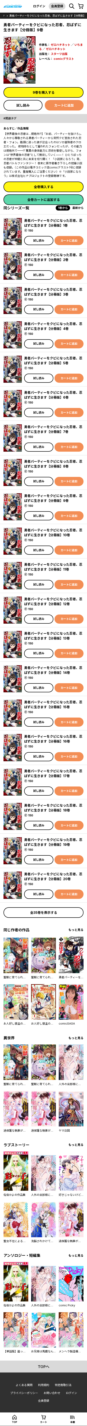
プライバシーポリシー (24, 1393)
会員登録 (57, 6)
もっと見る (76, 930)
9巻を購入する (44, 92)
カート (43, 1422)
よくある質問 (24, 1385)
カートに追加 (64, 105)
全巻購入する (43, 187)
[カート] (81, 6)
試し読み (22, 105)
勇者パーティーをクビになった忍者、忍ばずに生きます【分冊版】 (47, 15)
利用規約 (43, 1385)
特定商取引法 (63, 1385)
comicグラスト (64, 59)
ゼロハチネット (60, 44)
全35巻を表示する (43, 913)
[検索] (71, 6)
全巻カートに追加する (43, 200)
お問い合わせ (52, 1393)
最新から (78, 208)
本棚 (72, 1422)
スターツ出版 (59, 54)
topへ (43, 1366)
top (14, 1422)
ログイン (39, 6)
